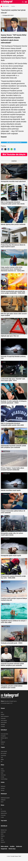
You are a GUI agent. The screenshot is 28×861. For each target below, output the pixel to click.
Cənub (2, 840)
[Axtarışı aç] (23, 2)
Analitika (3, 726)
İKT (1, 740)
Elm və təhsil (3, 753)
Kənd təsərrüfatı (4, 733)
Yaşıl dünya (3, 755)
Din (1, 761)
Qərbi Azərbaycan (5, 716)
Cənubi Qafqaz (4, 779)
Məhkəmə (3, 786)
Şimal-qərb (3, 832)
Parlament (3, 718)
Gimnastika (3, 811)
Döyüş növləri (4, 813)
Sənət (2, 801)
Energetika (3, 736)
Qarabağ (3, 724)
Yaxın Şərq (3, 775)
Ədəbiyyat (3, 799)
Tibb (2, 757)
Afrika (2, 768)
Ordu (2, 712)
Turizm (2, 744)
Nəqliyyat (3, 742)
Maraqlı (2, 790)
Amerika (3, 770)
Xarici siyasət (4, 720)
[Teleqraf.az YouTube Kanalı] (14, 154)
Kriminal (3, 788)
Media (2, 759)
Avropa (2, 777)
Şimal (2, 834)
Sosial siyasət (4, 751)
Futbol (2, 817)
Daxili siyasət (4, 722)
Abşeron (3, 836)
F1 (1, 809)
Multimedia (19, 846)
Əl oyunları (3, 815)
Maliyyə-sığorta (4, 738)
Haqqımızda (4, 848)
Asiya (2, 772)
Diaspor (2, 714)
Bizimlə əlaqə (12, 848)
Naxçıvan (3, 842)
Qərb (2, 838)
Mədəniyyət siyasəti (5, 797)
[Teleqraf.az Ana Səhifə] (6, 1)
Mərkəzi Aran (4, 830)
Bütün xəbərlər (4, 846)
